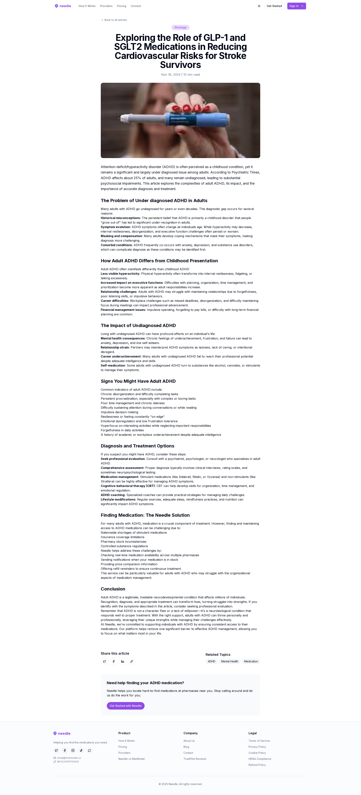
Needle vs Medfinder (131, 758)
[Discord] (89, 750)
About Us (189, 740)
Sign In (294, 6)
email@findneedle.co (69, 757)
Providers (106, 6)
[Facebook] (65, 750)
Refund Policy (257, 764)
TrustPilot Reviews (195, 758)
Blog (186, 746)
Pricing (121, 6)
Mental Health (229, 661)
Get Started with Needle (126, 705)
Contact (136, 6)
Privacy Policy (257, 746)
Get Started (274, 6)
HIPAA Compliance (260, 758)
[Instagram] (73, 750)
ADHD (211, 661)
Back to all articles (116, 19)
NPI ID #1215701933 (68, 761)
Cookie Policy (257, 752)
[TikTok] (81, 750)
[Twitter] (56, 750)
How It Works (87, 6)
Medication (251, 661)
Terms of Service (259, 740)
